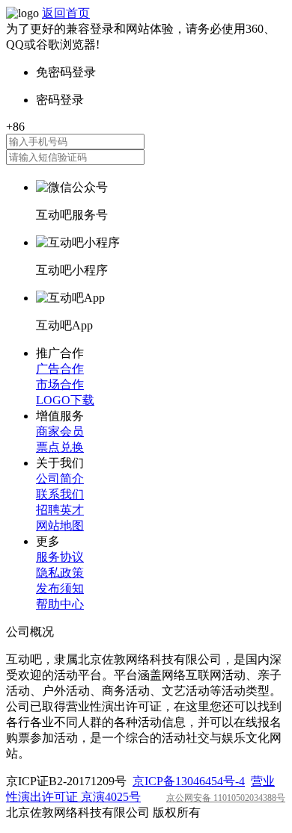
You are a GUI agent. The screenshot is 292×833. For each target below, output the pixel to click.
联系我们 (60, 494)
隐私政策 (60, 572)
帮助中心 (60, 604)
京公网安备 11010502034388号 (225, 798)
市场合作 (60, 384)
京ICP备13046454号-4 (189, 781)
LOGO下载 (65, 400)
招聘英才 (60, 510)
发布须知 (60, 588)
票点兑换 (60, 447)
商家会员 (60, 431)
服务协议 (60, 557)
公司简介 (60, 478)
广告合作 (60, 368)
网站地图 (60, 525)
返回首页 (66, 13)
